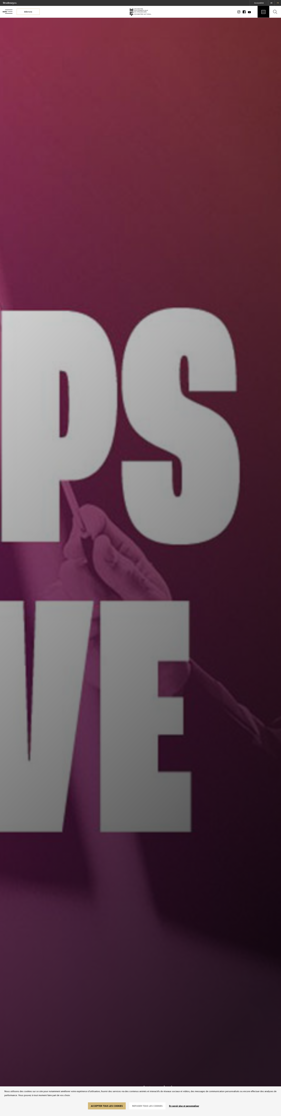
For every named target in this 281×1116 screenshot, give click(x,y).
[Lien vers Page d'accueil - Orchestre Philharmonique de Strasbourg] (140, 12)
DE (271, 3)
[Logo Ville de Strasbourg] (10, 2)
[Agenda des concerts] (263, 12)
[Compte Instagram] (239, 12)
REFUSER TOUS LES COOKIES (147, 1105)
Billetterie (28, 11)
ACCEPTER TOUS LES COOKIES (107, 1105)
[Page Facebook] (244, 12)
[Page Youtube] (249, 12)
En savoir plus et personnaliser (184, 1106)
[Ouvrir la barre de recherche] (275, 12)
